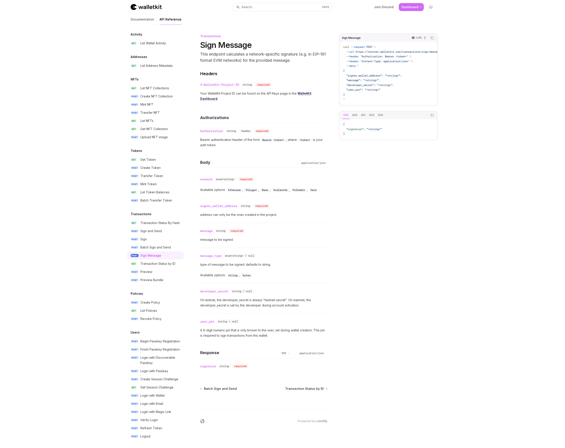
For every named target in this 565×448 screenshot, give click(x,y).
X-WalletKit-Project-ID (219, 84)
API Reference (170, 19)
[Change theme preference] (430, 7)
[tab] (346, 115)
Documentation (142, 19)
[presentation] (159, 236)
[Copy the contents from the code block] (432, 38)
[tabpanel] (388, 129)
